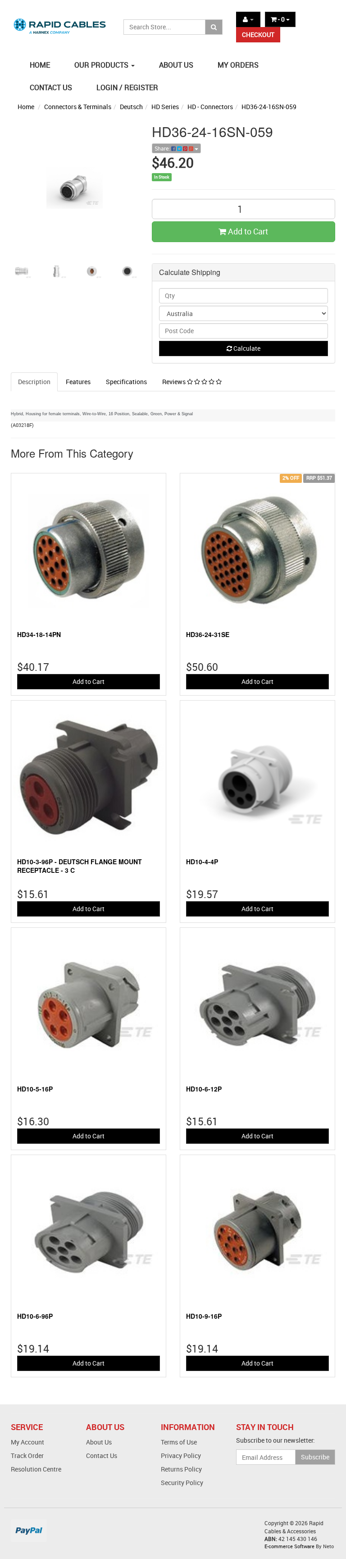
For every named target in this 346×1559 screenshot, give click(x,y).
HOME (40, 65)
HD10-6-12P (204, 1088)
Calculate (246, 348)
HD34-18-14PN (39, 634)
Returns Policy (181, 1469)
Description (34, 381)
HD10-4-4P (202, 861)
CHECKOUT (258, 34)
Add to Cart (247, 231)
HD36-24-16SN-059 (268, 106)
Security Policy (182, 1482)
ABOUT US (176, 65)
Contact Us (101, 1455)
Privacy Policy (181, 1455)
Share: (163, 148)
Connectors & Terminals (77, 106)
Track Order (27, 1455)
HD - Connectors (210, 106)
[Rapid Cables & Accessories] (60, 22)
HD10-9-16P (204, 1316)
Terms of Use (179, 1442)
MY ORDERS (238, 65)
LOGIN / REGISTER (127, 87)
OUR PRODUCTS (102, 65)
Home (26, 106)
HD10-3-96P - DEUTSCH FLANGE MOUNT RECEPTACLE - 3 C (79, 866)
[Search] (214, 27)
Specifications (126, 381)
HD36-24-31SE (207, 634)
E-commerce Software (289, 1546)
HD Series (165, 106)
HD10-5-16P (35, 1088)
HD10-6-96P (35, 1316)
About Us (99, 1442)
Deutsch (131, 106)
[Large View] (21, 271)
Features (78, 381)
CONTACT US (51, 87)
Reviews (174, 381)
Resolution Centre (36, 1469)
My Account (27, 1442)
